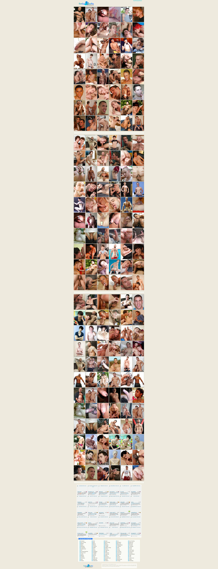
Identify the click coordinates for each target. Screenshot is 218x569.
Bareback (119, 542)
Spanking (95, 559)
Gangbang (95, 551)
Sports (106, 559)
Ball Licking (107, 542)
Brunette (131, 545)
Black (82, 545)
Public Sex (95, 558)
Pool (130, 556)
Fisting (118, 550)
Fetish (94, 550)
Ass (118, 541)
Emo (94, 548)
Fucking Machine (84, 551)
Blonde (94, 545)
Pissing (118, 556)
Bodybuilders (120, 545)
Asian (106, 541)
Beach (94, 543)
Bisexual (131, 543)
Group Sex (131, 551)
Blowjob (106, 545)
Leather (94, 554)
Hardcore (107, 552)
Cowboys (119, 546)
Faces (118, 548)
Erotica (106, 548)
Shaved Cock (108, 558)
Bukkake (82, 546)
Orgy (130, 555)
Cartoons (95, 546)
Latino (82, 554)
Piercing (106, 556)
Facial (130, 548)
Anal (94, 541)
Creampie (131, 546)
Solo (82, 559)
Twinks (82, 560)
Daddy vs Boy (108, 547)
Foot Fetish (131, 550)
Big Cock (119, 543)
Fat (81, 550)
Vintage (118, 560)
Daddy (94, 547)
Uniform (106, 560)
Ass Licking (83, 542)
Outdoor (82, 556)
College (106, 546)
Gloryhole (119, 551)
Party (94, 556)
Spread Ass (119, 559)
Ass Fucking (131, 541)
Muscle (94, 555)
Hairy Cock (83, 552)
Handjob (94, 552)
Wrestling (131, 560)
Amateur (82, 541)
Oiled (118, 555)
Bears (106, 543)
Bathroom (131, 542)
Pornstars (83, 558)
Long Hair (107, 554)
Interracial (119, 552)
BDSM (82, 543)
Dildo (118, 547)
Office (106, 555)
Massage (119, 554)
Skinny (118, 558)
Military (82, 555)
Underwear (95, 560)
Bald (94, 542)
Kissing (130, 552)
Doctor (130, 547)
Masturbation (132, 554)
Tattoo (130, 559)
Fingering (107, 550)
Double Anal (83, 548)
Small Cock (131, 558)
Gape (106, 551)
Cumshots (83, 547)
